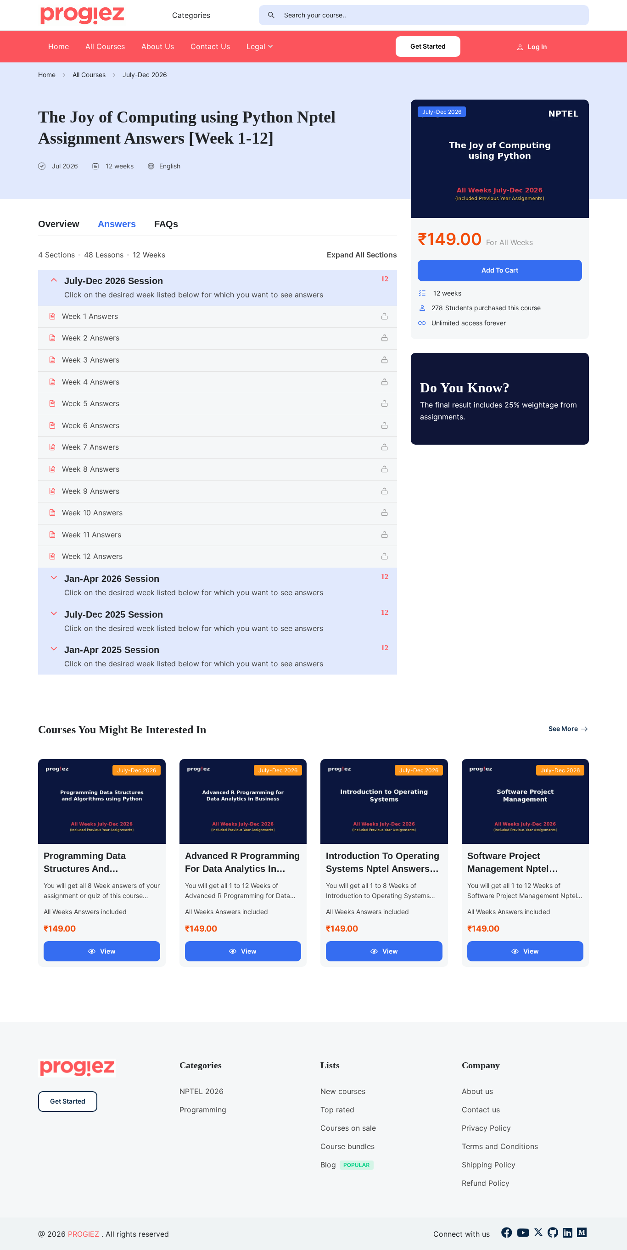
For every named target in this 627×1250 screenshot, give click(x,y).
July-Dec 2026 (145, 74)
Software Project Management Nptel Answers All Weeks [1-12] (523, 869)
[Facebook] (506, 1234)
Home (58, 46)
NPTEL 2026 (201, 1091)
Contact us (481, 1109)
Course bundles (347, 1146)
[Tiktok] (553, 1234)
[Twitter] (538, 1234)
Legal (255, 46)
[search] (271, 15)
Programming (202, 1109)
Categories (191, 15)
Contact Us (210, 46)
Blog (328, 1164)
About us (477, 1091)
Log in (537, 46)
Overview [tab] (58, 224)
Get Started (428, 46)
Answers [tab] (117, 224)
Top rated (337, 1109)
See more (563, 728)
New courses (342, 1091)
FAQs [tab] (166, 224)
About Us (157, 46)
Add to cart (499, 270)
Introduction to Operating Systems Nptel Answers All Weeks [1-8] (382, 869)
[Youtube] (523, 1234)
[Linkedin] (567, 1234)
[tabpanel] (217, 462)
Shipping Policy (488, 1164)
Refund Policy (485, 1183)
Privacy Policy (486, 1128)
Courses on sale (348, 1128)
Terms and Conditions (500, 1146)
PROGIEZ (83, 1234)
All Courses (105, 46)
